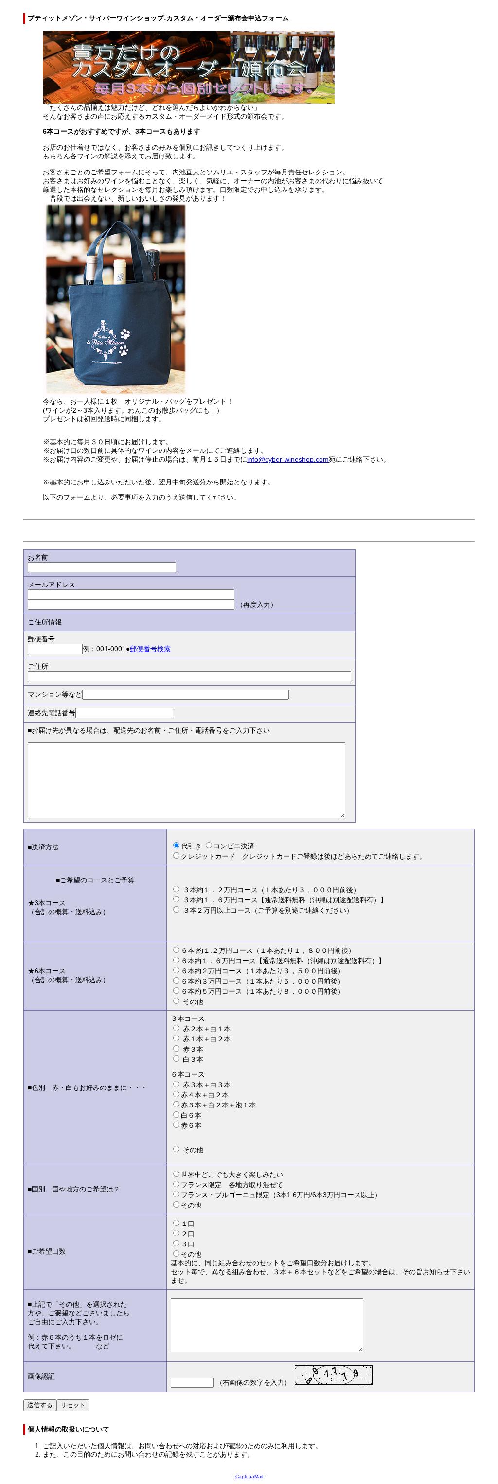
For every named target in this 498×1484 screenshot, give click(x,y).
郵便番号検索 (150, 649)
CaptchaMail (249, 1476)
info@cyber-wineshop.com (288, 459)
